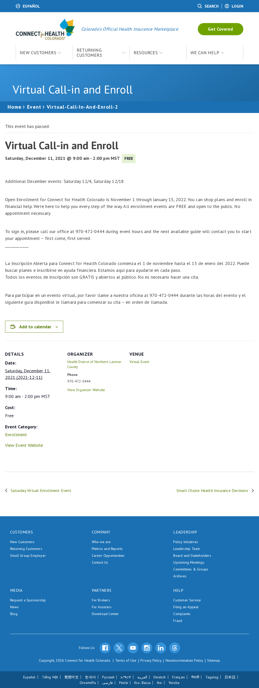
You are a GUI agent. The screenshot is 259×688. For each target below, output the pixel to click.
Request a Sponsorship (28, 600)
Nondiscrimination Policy (184, 660)
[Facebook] (105, 647)
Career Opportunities (108, 555)
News (14, 607)
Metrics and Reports (107, 548)
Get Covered (220, 29)
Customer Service (187, 600)
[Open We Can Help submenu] (224, 53)
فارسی (107, 682)
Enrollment (16, 434)
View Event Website (24, 445)
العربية (142, 677)
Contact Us (100, 562)
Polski (123, 682)
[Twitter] (119, 647)
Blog (13, 613)
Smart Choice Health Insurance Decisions (213, 490)
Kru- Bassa (142, 682)
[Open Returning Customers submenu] (126, 53)
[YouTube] (132, 647)
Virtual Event (139, 361)
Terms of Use (125, 660)
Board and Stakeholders (192, 555)
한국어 (90, 677)
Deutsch (160, 677)
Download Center (105, 613)
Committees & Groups (190, 569)
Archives (179, 576)
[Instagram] (146, 647)
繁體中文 (71, 677)
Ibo (159, 682)
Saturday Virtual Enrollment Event (40, 490)
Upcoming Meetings (188, 562)
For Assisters (102, 607)
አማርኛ (126, 677)
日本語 (230, 677)
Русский (108, 677)
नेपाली (195, 677)
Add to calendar (35, 327)
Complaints (181, 613)
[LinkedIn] (160, 647)
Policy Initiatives (185, 542)
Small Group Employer (28, 555)
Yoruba (173, 682)
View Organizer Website (86, 390)
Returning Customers (26, 548)
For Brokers (101, 600)
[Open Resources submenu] (163, 53)
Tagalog (211, 677)
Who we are (101, 542)
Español (29, 677)
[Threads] (174, 647)
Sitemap (213, 660)
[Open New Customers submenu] (61, 53)
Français (178, 677)
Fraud (177, 620)
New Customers (22, 542)
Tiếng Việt (50, 677)
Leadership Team (186, 548)
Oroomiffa (88, 682)
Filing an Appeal (186, 607)
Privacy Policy (151, 660)
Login (237, 6)
